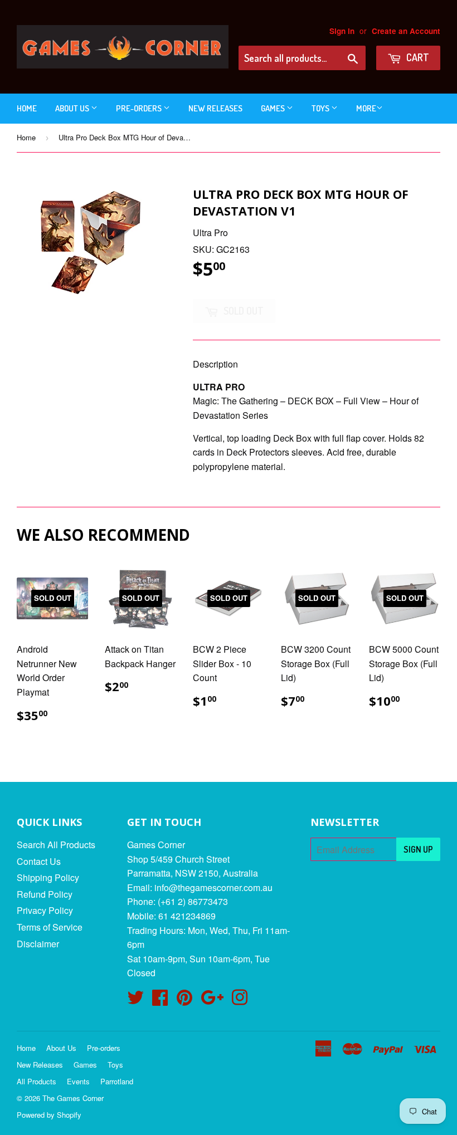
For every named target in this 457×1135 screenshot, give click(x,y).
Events (78, 1081)
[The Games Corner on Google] (212, 1000)
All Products (36, 1081)
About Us (73, 108)
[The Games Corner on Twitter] (135, 1000)
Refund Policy (44, 894)
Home (27, 108)
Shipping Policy (48, 877)
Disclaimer (38, 943)
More (366, 108)
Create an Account (406, 31)
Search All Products (56, 844)
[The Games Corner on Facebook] (160, 1000)
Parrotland (116, 1081)
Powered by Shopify (49, 1114)
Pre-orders (139, 108)
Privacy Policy (45, 910)
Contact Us (39, 861)
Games (273, 108)
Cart (416, 57)
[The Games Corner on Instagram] (239, 1000)
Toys (321, 108)
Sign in (341, 31)
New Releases (215, 108)
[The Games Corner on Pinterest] (184, 1000)
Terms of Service (49, 927)
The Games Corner (73, 1098)
